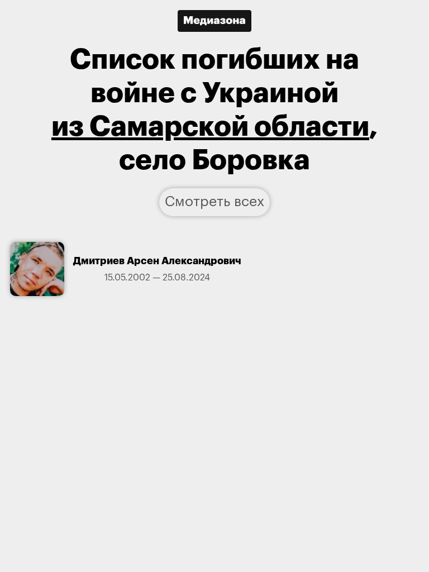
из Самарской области (210, 127)
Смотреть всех (214, 202)
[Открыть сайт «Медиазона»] (214, 21)
